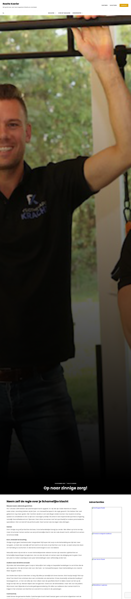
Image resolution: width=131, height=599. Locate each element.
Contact (124, 5)
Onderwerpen (76, 13)
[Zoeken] (3, 13)
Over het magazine (64, 13)
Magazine (51, 13)
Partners (105, 5)
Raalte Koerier (11, 3)
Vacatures (113, 5)
